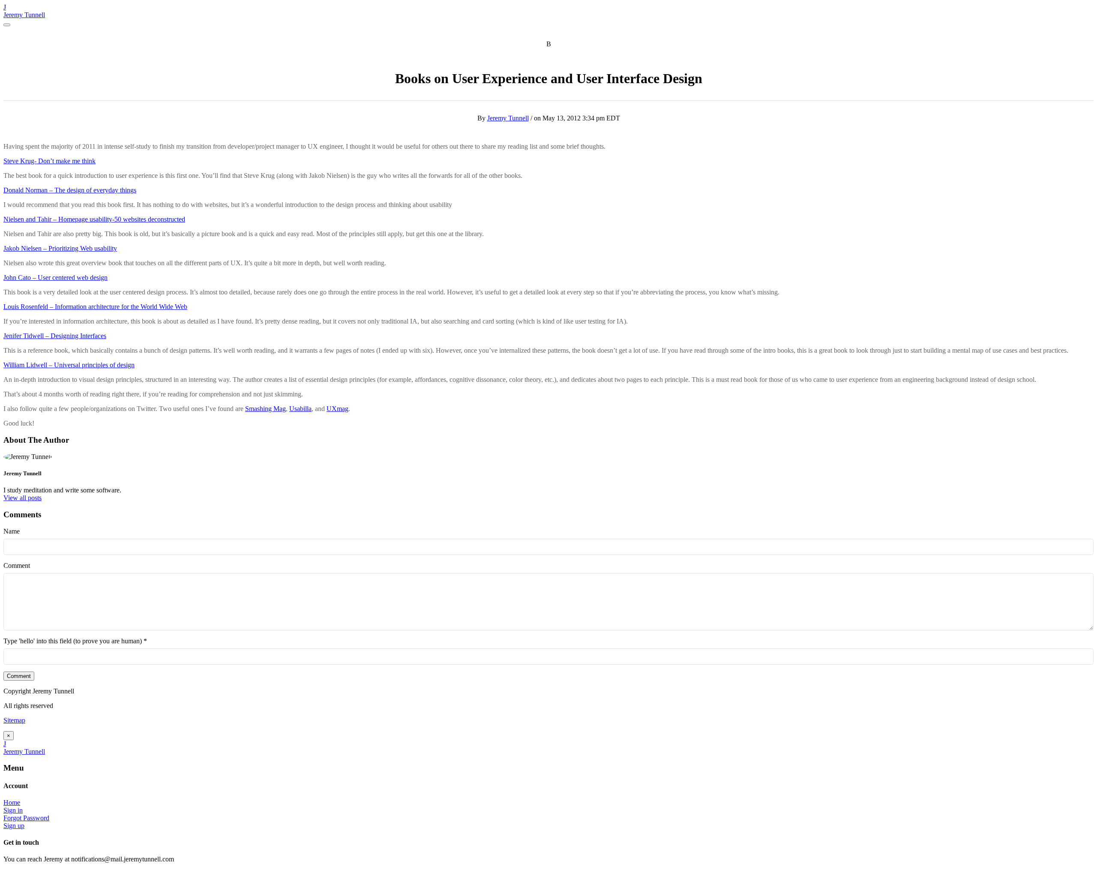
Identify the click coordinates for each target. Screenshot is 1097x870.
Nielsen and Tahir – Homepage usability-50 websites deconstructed (94, 219)
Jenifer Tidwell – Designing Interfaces (54, 335)
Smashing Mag (265, 408)
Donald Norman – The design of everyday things (69, 190)
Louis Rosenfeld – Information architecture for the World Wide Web (95, 306)
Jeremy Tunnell (24, 14)
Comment (16, 565)
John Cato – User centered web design (55, 277)
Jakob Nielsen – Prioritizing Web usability (60, 248)
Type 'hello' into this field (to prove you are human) (75, 641)
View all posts (22, 497)
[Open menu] (6, 25)
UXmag (337, 408)
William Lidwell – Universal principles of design (69, 365)
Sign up (13, 825)
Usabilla (300, 408)
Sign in (13, 810)
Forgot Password (26, 818)
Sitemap (14, 720)
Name (11, 531)
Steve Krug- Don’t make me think (49, 161)
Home (11, 802)
